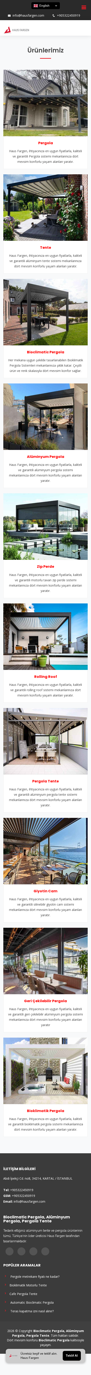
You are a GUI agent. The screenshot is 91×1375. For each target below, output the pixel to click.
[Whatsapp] (24, 11)
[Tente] (45, 207)
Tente (45, 247)
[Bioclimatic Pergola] (45, 311)
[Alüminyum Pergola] (45, 416)
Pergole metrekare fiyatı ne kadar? (33, 1276)
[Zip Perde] (45, 526)
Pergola (45, 143)
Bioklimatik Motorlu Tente (27, 1285)
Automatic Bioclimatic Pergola (31, 1302)
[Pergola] (45, 102)
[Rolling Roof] (45, 636)
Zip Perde (45, 566)
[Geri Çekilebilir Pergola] (45, 960)
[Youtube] (19, 11)
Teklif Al (72, 1355)
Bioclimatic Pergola (45, 352)
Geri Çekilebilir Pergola (45, 1001)
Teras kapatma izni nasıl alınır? (31, 1311)
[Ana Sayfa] (16, 29)
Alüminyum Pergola (45, 456)
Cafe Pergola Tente (22, 1293)
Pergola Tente (45, 781)
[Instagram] (13, 11)
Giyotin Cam (45, 891)
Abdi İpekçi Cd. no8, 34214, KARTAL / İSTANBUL (37, 1178)
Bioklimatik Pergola (45, 1110)
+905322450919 (68, 15)
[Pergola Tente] (45, 740)
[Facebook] (7, 11)
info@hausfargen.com (28, 15)
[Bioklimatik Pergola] (45, 1070)
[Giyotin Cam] (45, 850)
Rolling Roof (45, 676)
